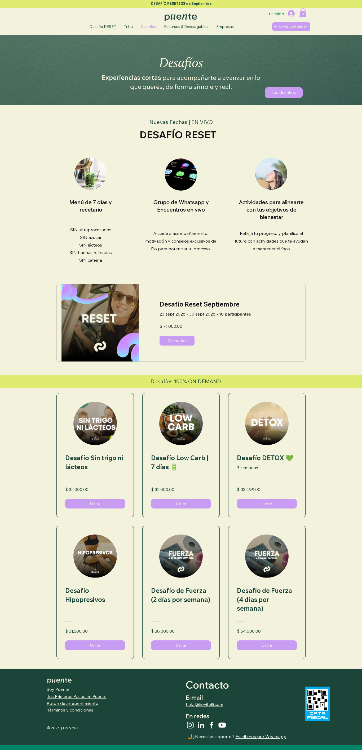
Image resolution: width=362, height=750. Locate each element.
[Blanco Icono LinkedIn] (200, 725)
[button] (303, 12)
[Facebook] (211, 725)
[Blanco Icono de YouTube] (222, 725)
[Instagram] (190, 725)
